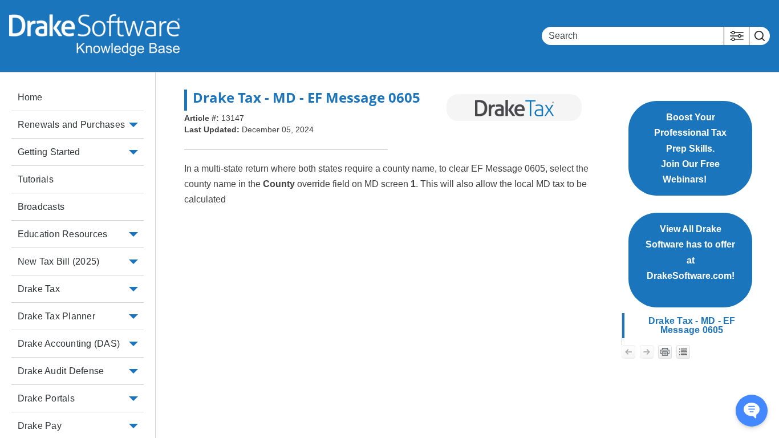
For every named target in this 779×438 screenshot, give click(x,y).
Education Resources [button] (63, 234)
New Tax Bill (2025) (59, 261)
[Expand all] (683, 352)
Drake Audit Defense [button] (61, 371)
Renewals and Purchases (71, 124)
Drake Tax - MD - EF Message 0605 (692, 325)
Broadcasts (41, 207)
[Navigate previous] (628, 352)
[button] (736, 36)
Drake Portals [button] (46, 398)
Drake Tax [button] (39, 289)
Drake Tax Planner (56, 316)
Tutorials (36, 179)
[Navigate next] (647, 352)
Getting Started (49, 152)
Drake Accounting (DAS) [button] (69, 343)
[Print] (665, 352)
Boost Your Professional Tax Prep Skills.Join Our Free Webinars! (690, 148)
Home (30, 97)
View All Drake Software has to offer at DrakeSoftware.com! (690, 260)
